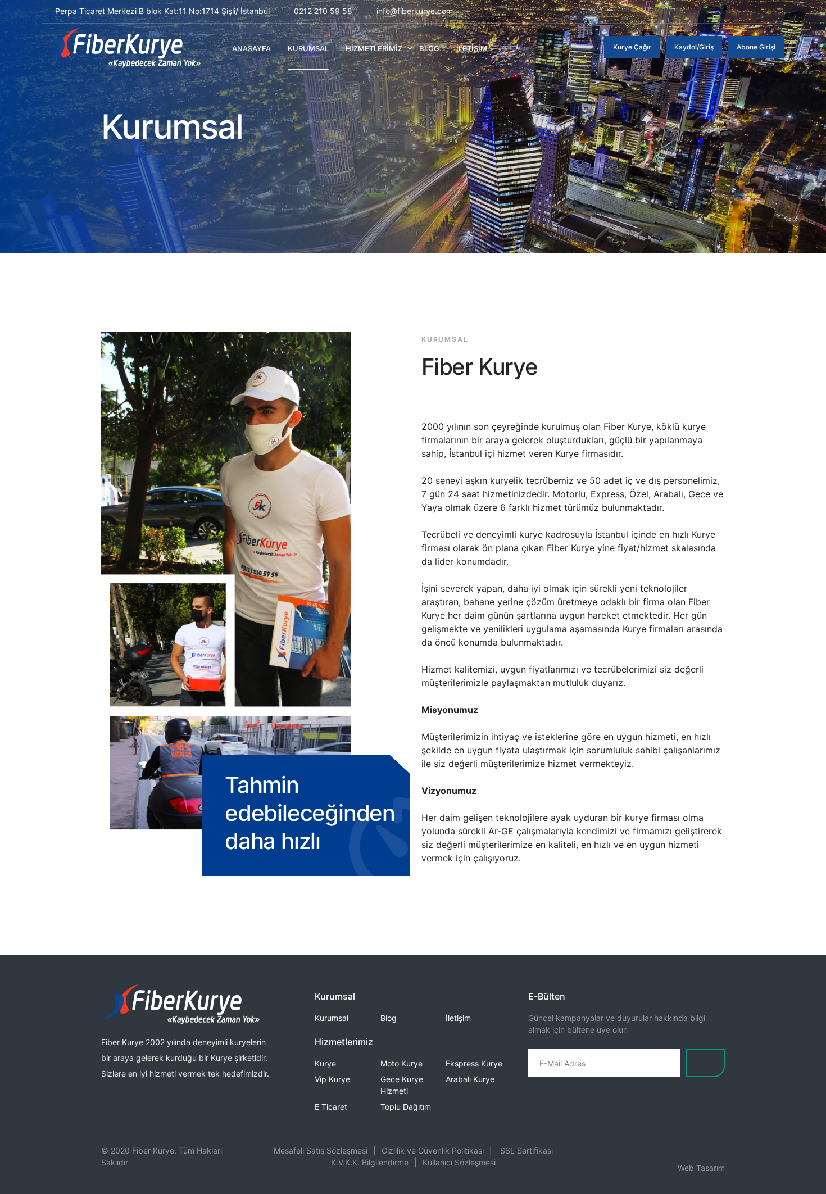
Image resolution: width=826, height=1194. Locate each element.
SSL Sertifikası (526, 1150)
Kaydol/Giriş (694, 47)
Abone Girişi (756, 47)
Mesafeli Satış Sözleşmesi (320, 1150)
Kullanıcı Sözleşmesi (459, 1162)
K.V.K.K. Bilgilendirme (370, 1162)
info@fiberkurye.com (414, 11)
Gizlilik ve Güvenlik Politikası (433, 1150)
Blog (388, 1018)
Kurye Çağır (632, 47)
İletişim (458, 1018)
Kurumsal (331, 1018)
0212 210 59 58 (323, 11)
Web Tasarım (701, 1168)
